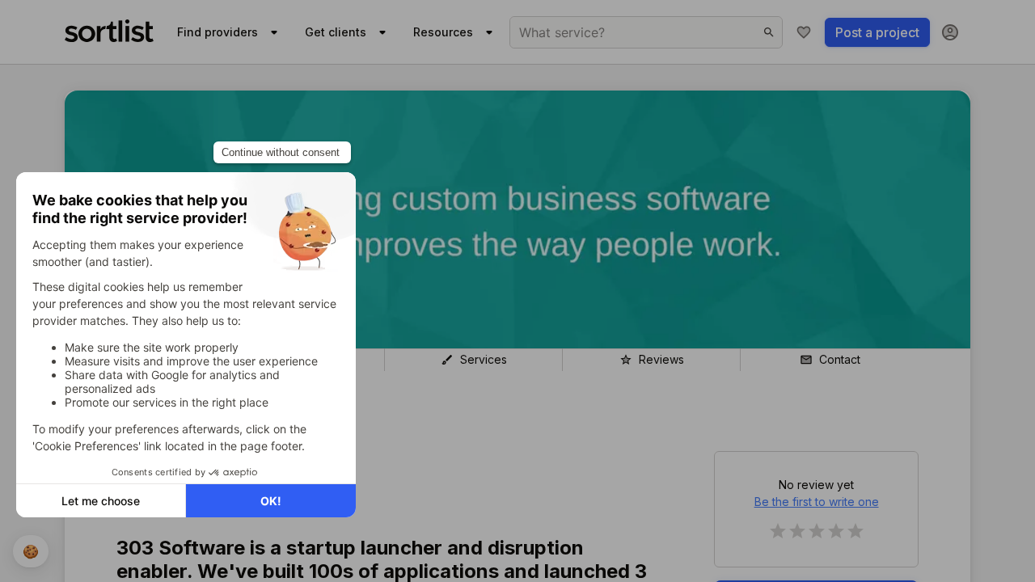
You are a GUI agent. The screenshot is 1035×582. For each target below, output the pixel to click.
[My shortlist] (804, 32)
